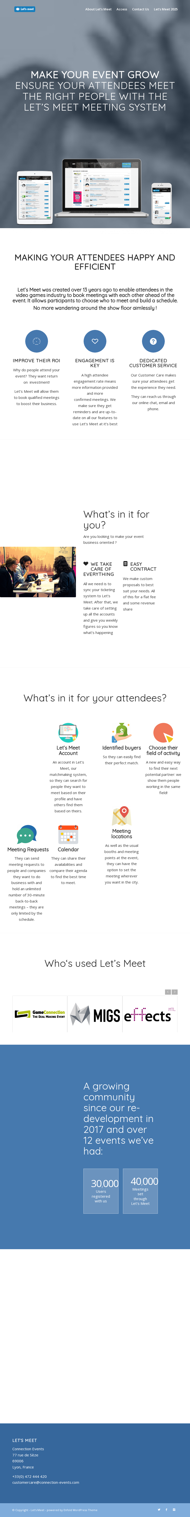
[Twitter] (159, 1509)
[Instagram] (174, 1509)
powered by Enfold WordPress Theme (72, 1510)
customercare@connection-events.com (45, 1482)
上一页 (168, 992)
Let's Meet (37, 1510)
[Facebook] (166, 1509)
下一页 (175, 992)
